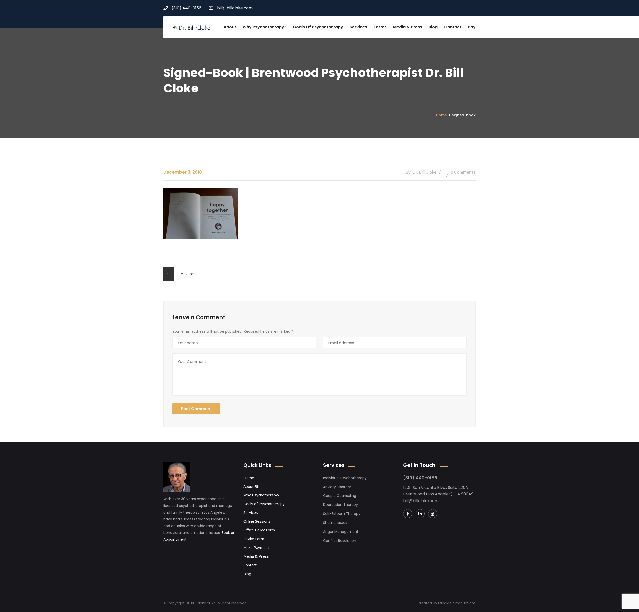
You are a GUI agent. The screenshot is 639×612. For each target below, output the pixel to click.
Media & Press (407, 27)
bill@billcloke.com (235, 8)
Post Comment (196, 409)
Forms (380, 27)
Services (358, 27)
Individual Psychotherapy (345, 477)
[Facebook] (407, 513)
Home (441, 115)
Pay (472, 27)
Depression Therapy (340, 504)
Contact (452, 27)
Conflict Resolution (339, 540)
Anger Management (340, 531)
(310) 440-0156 (186, 8)
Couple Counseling (339, 495)
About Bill (251, 486)
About (230, 27)
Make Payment (256, 547)
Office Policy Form (259, 529)
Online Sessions (256, 521)
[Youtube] (432, 513)
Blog (433, 27)
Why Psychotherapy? (264, 27)
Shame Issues (335, 522)
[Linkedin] (420, 513)
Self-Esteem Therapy (341, 513)
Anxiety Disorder (337, 486)
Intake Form (253, 538)
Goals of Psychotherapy (318, 27)
